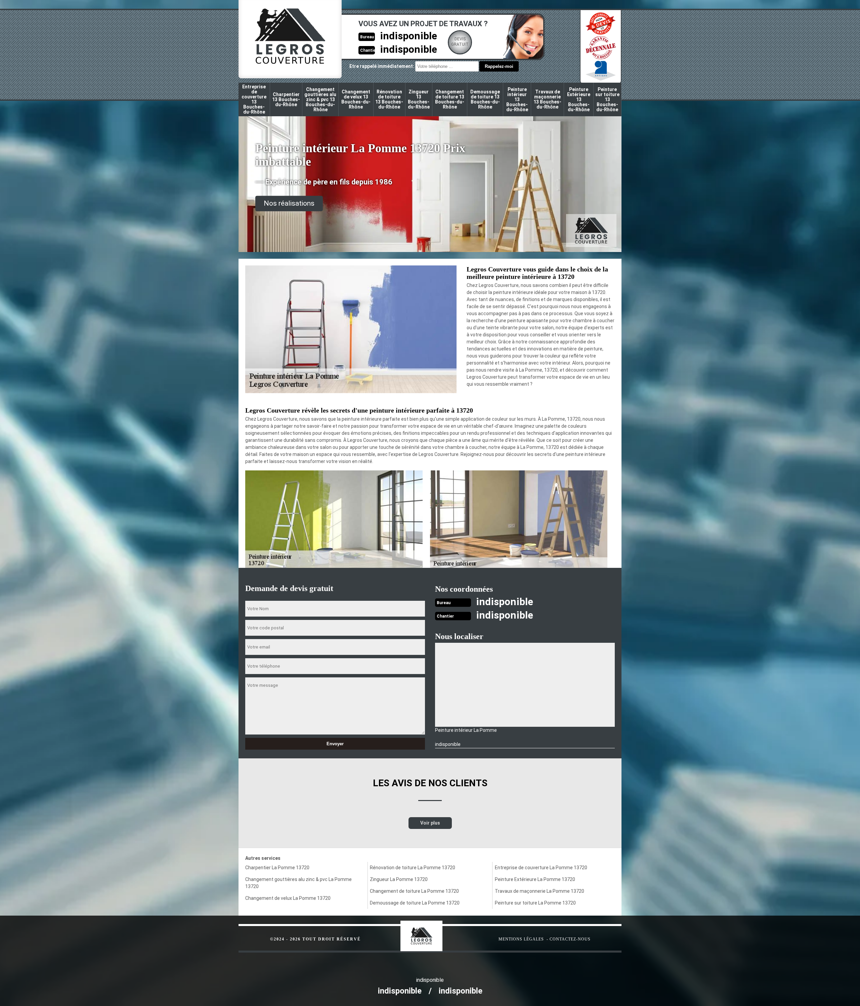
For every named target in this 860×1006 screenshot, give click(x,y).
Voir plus (430, 823)
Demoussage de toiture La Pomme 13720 (415, 903)
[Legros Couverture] (435, 932)
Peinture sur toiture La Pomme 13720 (535, 903)
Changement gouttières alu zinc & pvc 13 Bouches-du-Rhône (320, 99)
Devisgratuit (460, 42)
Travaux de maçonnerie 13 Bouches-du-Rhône (547, 99)
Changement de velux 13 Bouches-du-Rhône (356, 99)
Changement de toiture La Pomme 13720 (414, 891)
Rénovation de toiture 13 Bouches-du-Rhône (389, 99)
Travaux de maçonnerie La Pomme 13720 (539, 891)
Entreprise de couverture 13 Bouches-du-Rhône (254, 99)
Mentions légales (521, 939)
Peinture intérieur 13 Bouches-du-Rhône (517, 99)
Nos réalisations (289, 203)
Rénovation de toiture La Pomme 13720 (412, 867)
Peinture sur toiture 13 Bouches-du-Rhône (607, 99)
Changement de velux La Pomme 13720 (288, 898)
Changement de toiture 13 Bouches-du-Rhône (449, 99)
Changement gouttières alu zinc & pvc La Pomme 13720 (298, 883)
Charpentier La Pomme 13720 (277, 867)
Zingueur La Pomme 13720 (399, 879)
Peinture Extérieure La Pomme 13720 (535, 879)
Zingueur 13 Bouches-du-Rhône (419, 99)
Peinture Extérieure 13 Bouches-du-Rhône (578, 99)
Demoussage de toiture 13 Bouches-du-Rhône (485, 99)
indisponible (408, 36)
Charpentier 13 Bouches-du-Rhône (286, 99)
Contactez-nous (570, 939)
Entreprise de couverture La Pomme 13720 (541, 867)
